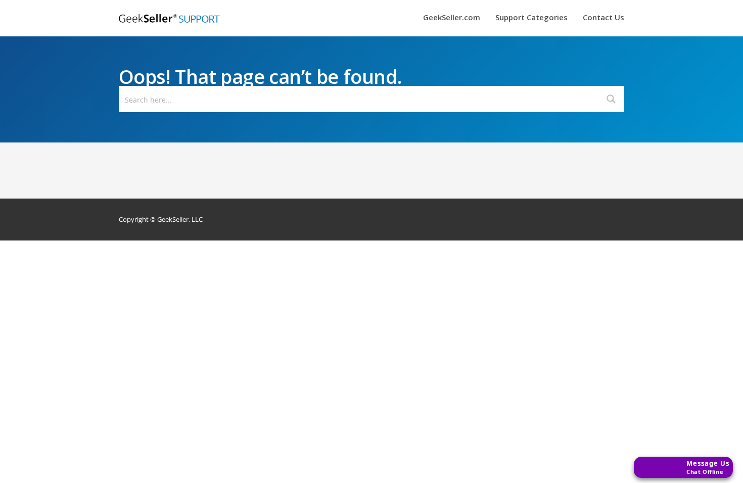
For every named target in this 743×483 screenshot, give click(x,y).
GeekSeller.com (451, 18)
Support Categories (531, 18)
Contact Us (603, 18)
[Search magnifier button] (611, 99)
